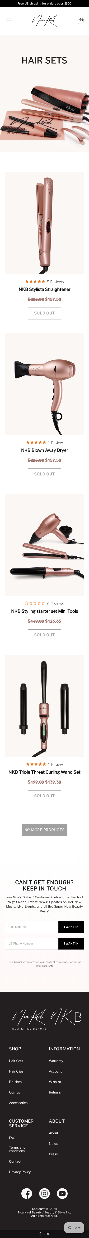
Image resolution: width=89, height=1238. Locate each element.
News (53, 1144)
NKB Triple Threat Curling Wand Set (44, 772)
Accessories (18, 1103)
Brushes (15, 1082)
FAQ (12, 1138)
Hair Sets (16, 1061)
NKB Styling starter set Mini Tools (44, 611)
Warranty (56, 1061)
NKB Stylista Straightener (44, 289)
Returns (55, 1092)
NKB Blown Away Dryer (44, 450)
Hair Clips (16, 1071)
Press (53, 1154)
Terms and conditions (17, 1149)
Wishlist (55, 1082)
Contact (15, 1161)
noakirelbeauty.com (44, 21)
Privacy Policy (20, 1172)
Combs (14, 1092)
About (53, 1133)
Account (55, 1071)
